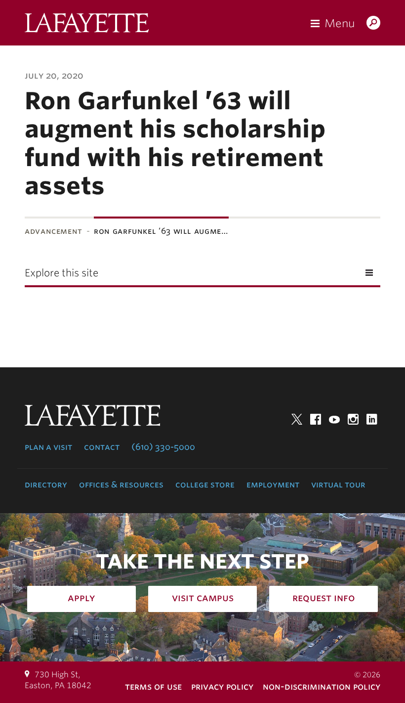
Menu (339, 23)
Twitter (296, 419)
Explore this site (61, 273)
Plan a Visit (48, 447)
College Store (205, 484)
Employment (272, 484)
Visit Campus (203, 598)
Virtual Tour (338, 484)
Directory (46, 484)
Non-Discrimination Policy (321, 686)
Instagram (353, 419)
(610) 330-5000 (163, 447)
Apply (81, 598)
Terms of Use (153, 686)
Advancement (53, 231)
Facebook (315, 419)
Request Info (323, 598)
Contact (102, 447)
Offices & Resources (121, 484)
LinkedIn (372, 419)
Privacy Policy (222, 686)
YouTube (334, 419)
